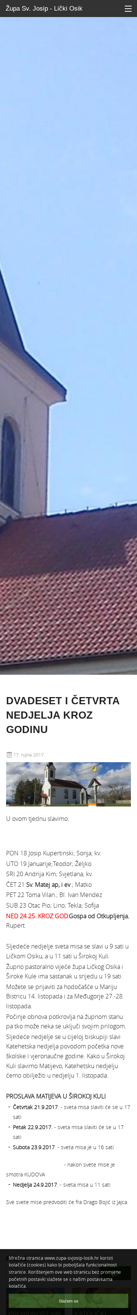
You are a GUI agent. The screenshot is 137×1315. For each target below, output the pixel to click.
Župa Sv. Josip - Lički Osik (44, 8)
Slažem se (68, 1301)
